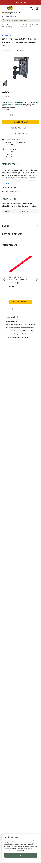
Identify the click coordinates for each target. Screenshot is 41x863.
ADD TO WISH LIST (18, 128)
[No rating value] (7, 50)
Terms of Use (19, 848)
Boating (9, 24)
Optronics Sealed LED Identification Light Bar (18, 278)
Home (3, 24)
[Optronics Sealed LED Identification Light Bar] (20, 262)
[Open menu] (3, 8)
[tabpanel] (20, 278)
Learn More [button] (9, 144)
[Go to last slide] (4, 279)
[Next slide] (36, 279)
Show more (5, 184)
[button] (37, 2)
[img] (36, 8)
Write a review (19, 51)
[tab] (12, 309)
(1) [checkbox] (18, 283)
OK (21, 855)
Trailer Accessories (18, 24)
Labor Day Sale (20, 2)
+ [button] (11, 115)
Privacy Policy (20, 850)
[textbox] (7, 114)
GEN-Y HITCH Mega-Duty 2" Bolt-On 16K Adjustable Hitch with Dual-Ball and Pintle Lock (19, 42)
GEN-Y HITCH (6, 35)
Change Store (10, 157)
